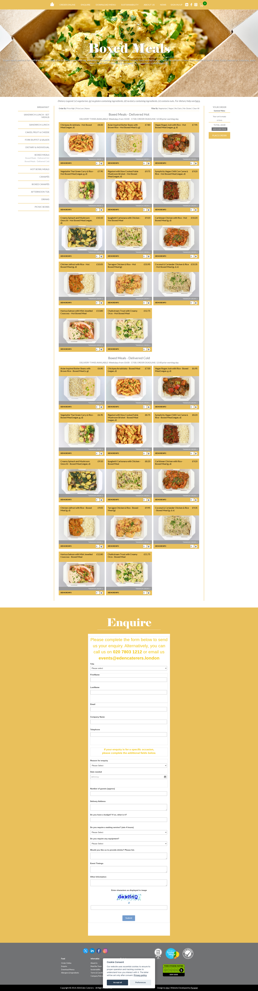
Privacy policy (140, 975)
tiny (167, 988)
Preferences (140, 982)
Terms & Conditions (98, 973)
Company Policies (97, 976)
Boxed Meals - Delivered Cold (37, 161)
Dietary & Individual (37, 147)
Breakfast (43, 107)
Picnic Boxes (42, 206)
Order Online (67, 4)
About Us (149, 4)
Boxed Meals (42, 154)
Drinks (45, 199)
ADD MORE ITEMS (219, 129)
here (197, 101)
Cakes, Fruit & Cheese (37, 132)
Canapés (44, 176)
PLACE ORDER (219, 135)
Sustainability (129, 4)
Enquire (85, 4)
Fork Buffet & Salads (37, 139)
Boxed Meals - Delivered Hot (37, 158)
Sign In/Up (176, 4)
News (163, 4)
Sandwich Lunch (39, 124)
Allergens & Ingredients (70, 973)
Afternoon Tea (40, 191)
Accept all (117, 982)
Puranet (194, 988)
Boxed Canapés (40, 184)
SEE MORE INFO (66, 163)
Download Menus (67, 969)
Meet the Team (96, 966)
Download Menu (106, 4)
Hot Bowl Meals (39, 169)
